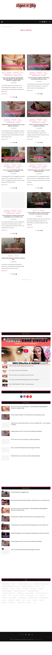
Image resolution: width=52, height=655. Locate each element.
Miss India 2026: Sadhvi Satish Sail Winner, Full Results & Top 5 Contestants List (30, 500)
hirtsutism (40, 588)
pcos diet (42, 595)
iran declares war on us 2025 (8, 593)
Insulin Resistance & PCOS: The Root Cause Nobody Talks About (13, 125)
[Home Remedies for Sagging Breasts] (5, 494)
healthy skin (33, 588)
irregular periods (30, 593)
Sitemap (40, 639)
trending (4, 602)
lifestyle (4, 595)
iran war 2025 (20, 593)
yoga (34, 602)
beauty (13, 584)
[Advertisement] (26, 14)
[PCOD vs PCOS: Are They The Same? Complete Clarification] (39, 109)
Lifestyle (19, 74)
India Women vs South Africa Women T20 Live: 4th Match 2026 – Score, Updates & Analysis (31, 423)
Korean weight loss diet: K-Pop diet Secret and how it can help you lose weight (38, 213)
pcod (9, 595)
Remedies (16, 75)
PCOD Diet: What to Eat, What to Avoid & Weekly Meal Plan (39, 170)
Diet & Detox (9, 72)
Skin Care (17, 256)
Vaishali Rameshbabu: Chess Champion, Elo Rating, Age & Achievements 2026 (30, 533)
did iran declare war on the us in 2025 (10, 586)
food (43, 586)
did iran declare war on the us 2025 (41, 584)
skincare (41, 600)
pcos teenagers (12, 597)
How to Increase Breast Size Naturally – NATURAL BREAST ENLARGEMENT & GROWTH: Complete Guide (13, 79)
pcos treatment (22, 597)
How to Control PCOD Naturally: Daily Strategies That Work (13, 170)
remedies (18, 600)
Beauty (3, 72)
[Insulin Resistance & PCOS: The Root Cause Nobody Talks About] (13, 109)
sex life (28, 600)
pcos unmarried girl (32, 597)
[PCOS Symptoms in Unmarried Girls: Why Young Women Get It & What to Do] (13, 200)
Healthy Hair (25, 588)
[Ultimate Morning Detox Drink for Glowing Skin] (13, 246)
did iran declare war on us (27, 586)
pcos (37, 595)
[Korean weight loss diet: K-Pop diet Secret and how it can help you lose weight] (39, 200)
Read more (4, 94)
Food (6, 26)
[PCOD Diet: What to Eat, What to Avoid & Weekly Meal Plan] (39, 155)
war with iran (12, 602)
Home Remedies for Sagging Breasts (20, 492)
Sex (21, 75)
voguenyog (14, 82)
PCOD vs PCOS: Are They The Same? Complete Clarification (38, 125)
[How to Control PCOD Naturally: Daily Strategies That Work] (13, 155)
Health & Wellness (7, 74)
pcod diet (15, 595)
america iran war (6, 584)
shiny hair (35, 600)
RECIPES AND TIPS (8, 75)
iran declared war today (33, 591)
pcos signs (4, 597)
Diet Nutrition (16, 72)
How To (14, 74)
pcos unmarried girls (44, 597)
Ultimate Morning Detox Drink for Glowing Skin (13, 258)
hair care (12, 588)
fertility (37, 586)
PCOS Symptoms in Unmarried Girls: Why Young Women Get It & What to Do (13, 216)
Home (2, 26)
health (18, 588)
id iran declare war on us (19, 591)
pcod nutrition (30, 595)
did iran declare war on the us (24, 584)
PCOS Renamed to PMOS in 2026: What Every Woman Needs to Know (38, 78)
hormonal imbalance (7, 591)
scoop (23, 600)
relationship (11, 600)
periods (4, 600)
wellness (29, 602)
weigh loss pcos (20, 602)
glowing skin (5, 588)
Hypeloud (36, 639)
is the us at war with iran (41, 593)
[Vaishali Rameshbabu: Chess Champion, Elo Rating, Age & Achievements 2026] (5, 535)
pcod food (22, 595)
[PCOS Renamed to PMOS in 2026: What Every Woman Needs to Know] (39, 62)
